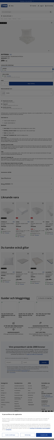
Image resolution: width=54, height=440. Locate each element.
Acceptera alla (43, 435)
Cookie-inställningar (10, 435)
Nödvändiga (28, 435)
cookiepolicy (8, 429)
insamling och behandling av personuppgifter (40, 428)
